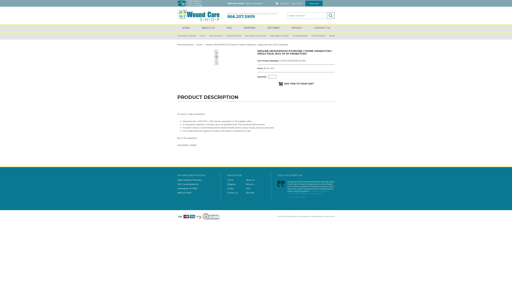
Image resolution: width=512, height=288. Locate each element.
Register (259, 3)
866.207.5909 (241, 16)
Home (186, 27)
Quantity (261, 77)
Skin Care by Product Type (255, 36)
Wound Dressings (318, 36)
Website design (317, 216)
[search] (331, 15)
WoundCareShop (185, 44)
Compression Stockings (186, 36)
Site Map (250, 193)
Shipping (250, 27)
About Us (208, 27)
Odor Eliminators (215, 36)
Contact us (322, 27)
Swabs (199, 44)
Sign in (248, 3)
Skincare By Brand (234, 36)
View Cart (314, 3)
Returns (273, 27)
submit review (299, 197)
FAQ (229, 27)
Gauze (202, 36)
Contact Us (232, 193)
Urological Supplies (300, 36)
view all (290, 197)
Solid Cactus (330, 216)
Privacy (296, 27)
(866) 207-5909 (184, 193)
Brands (332, 36)
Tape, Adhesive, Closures (279, 36)
